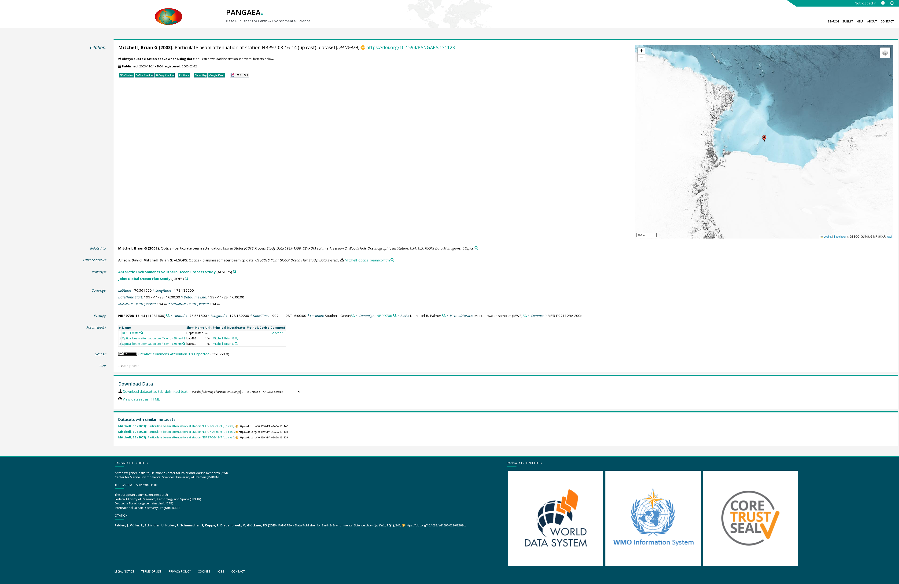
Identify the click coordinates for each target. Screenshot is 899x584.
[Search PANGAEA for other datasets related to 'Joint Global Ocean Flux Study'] (186, 278)
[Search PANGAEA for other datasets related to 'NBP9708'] (395, 315)
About (872, 21)
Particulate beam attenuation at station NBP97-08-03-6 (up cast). (176, 432)
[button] (764, 139)
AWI (889, 236)
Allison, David (130, 260)
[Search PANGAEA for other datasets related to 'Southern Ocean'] (353, 315)
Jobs (220, 571)
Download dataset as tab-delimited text (155, 391)
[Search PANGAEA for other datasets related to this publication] (476, 248)
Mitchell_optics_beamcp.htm (367, 260)
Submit (847, 21)
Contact (887, 21)
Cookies (204, 571)
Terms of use (151, 571)
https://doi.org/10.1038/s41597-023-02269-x (435, 525)
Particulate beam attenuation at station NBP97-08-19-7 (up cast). (176, 437)
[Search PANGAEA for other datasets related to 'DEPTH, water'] (141, 332)
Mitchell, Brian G (138, 47)
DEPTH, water (131, 333)
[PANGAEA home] (168, 12)
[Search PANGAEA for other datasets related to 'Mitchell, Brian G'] (236, 338)
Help (860, 21)
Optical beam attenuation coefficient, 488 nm (152, 338)
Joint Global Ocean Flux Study (144, 278)
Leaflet (827, 236)
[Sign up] (883, 3)
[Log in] (891, 3)
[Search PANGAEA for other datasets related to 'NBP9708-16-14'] (168, 315)
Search (833, 21)
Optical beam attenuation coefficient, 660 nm (152, 344)
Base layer (840, 236)
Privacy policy (180, 571)
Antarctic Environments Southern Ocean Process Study (167, 271)
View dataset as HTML (141, 399)
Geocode (277, 333)
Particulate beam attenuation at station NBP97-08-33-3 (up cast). (176, 426)
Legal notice (124, 571)
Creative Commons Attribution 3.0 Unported (174, 354)
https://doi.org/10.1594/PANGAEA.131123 (410, 47)
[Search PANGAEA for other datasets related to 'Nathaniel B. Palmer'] (444, 315)
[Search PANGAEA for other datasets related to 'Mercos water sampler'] (525, 315)
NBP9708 (384, 315)
